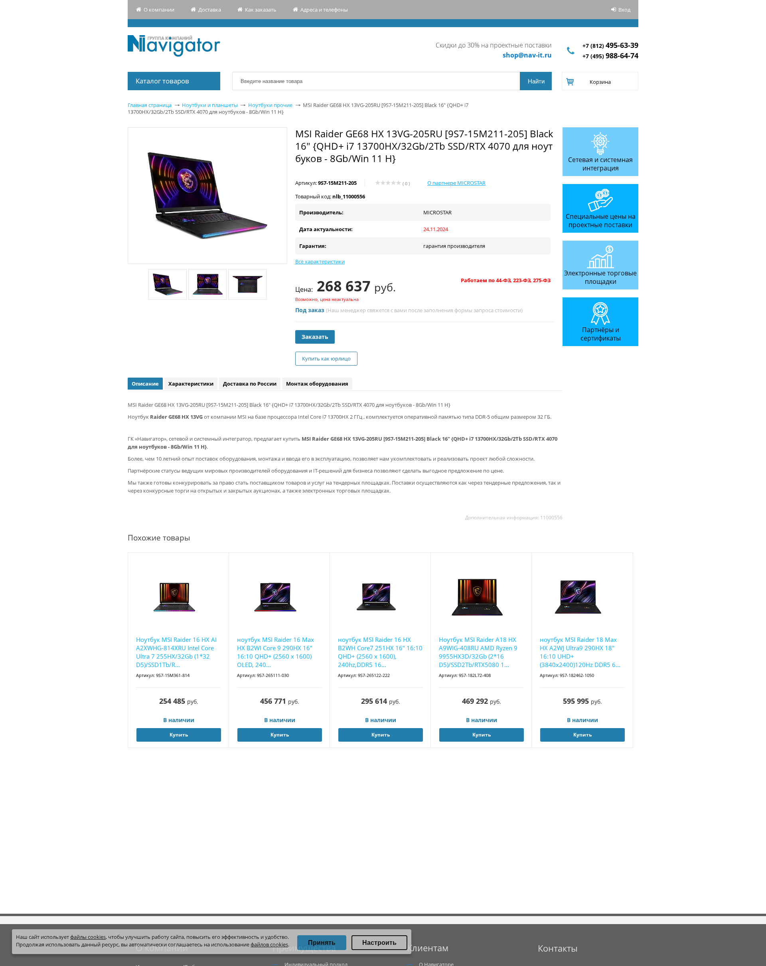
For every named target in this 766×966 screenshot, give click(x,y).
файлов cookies (269, 944)
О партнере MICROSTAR (456, 182)
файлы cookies (88, 936)
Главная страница (150, 105)
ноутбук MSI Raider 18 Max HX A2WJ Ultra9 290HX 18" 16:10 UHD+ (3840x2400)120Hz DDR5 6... (580, 652)
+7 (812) (610, 45)
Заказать (315, 336)
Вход (624, 9)
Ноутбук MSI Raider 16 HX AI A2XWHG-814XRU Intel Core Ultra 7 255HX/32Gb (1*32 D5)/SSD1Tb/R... (176, 652)
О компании (159, 9)
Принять (322, 942)
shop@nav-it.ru (527, 55)
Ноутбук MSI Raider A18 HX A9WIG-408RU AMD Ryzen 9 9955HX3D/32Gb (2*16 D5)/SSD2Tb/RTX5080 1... (478, 652)
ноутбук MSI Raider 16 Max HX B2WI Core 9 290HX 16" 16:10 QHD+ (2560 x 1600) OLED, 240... (275, 652)
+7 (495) (610, 56)
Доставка (209, 9)
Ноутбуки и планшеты (210, 105)
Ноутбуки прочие (270, 105)
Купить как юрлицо (326, 358)
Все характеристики (320, 261)
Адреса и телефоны (324, 9)
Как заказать (260, 9)
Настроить (379, 942)
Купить (179, 734)
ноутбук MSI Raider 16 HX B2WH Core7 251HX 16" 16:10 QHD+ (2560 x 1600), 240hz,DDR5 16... (380, 652)
